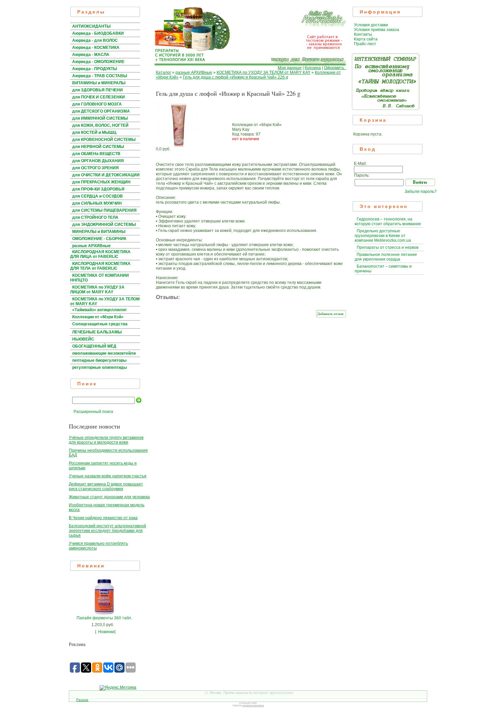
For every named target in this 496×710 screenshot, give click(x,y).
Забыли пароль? (421, 191)
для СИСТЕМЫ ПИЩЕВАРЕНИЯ (104, 210)
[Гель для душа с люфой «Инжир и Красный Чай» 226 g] (180, 145)
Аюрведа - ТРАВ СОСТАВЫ (99, 75)
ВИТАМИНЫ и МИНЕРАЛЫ (99, 83)
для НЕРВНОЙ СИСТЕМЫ (98, 146)
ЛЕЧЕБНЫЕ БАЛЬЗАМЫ (97, 332)
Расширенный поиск (93, 411)
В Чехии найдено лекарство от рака (103, 517)
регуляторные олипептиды (99, 367)
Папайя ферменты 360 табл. (104, 618)
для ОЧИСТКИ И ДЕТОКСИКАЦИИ (106, 175)
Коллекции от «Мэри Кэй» (97, 317)
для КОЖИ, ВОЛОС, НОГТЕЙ (100, 125)
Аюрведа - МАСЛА (90, 54)
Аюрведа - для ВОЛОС (95, 40)
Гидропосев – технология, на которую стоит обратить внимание (388, 221)
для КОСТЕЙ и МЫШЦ (94, 132)
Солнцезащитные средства (100, 324)
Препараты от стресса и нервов (387, 247)
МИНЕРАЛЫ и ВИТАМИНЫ (99, 231)
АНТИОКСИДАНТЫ (91, 26)
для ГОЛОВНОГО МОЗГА (97, 104)
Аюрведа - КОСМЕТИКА (95, 47)
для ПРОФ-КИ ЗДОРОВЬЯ (98, 189)
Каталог (163, 72)
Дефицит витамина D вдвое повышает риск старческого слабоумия (106, 486)
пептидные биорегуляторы (99, 360)
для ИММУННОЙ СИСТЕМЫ (100, 118)
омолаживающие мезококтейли (104, 353)
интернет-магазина (253, 705)
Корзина (313, 67)
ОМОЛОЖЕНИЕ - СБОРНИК (99, 238)
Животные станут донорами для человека (109, 497)
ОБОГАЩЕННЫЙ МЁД (94, 346)
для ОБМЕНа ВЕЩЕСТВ (96, 153)
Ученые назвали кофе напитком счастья (107, 476)
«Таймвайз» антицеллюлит (99, 309)
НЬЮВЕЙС (83, 339)
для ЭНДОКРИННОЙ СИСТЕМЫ (104, 224)
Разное (82, 700)
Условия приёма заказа (376, 29)
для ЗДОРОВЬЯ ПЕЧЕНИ (97, 90)
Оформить (335, 67)
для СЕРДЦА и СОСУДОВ (97, 196)
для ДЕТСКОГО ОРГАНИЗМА (101, 111)
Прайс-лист (365, 43)
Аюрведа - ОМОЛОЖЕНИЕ (98, 61)
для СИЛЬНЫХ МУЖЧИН (97, 203)
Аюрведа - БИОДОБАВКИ (98, 33)
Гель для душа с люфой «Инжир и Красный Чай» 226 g (235, 77)
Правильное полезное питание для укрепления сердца (386, 257)
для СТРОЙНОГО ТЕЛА (95, 217)
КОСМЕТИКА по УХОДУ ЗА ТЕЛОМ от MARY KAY (263, 72)
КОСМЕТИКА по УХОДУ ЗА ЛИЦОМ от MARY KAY (97, 289)
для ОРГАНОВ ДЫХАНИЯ (98, 160)
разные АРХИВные (91, 245)
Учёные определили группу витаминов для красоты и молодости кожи (106, 440)
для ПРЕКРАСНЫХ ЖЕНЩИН (101, 182)
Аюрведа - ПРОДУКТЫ (94, 68)
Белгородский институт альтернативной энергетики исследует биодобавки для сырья (107, 531)
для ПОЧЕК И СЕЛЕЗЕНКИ (98, 97)
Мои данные (290, 67)
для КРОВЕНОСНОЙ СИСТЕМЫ (104, 139)
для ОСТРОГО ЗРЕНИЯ (95, 168)
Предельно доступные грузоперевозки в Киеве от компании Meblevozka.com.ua (383, 236)
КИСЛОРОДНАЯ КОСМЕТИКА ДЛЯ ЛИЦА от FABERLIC (100, 254)
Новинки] (106, 631)
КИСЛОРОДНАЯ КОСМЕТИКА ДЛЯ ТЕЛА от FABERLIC (100, 266)
